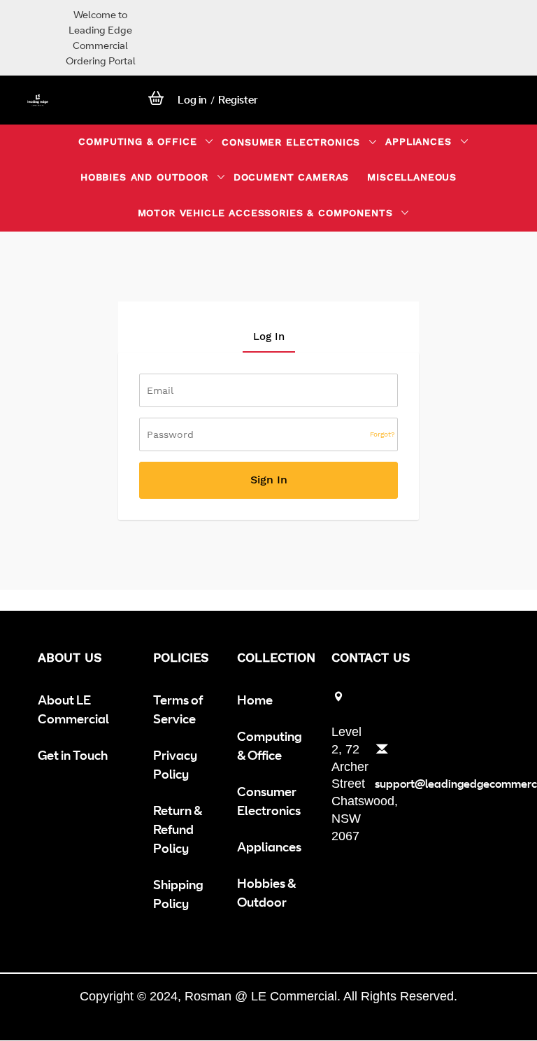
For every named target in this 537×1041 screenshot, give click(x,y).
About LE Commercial (73, 709)
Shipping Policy (178, 894)
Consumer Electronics (269, 801)
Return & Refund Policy (177, 829)
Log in (192, 99)
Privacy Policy (175, 764)
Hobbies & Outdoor (266, 892)
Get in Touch (73, 755)
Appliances (269, 846)
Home (255, 699)
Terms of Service (178, 709)
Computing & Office (269, 745)
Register (238, 99)
